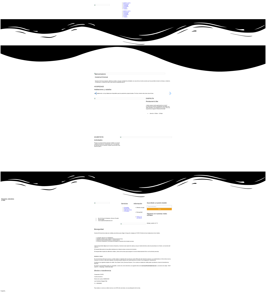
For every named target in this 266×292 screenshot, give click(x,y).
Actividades (126, 6)
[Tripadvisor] (156, 219)
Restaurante (126, 4)
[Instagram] (152, 219)
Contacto (125, 8)
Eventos (125, 7)
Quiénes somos (127, 2)
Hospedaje (125, 5)
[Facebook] (148, 219)
